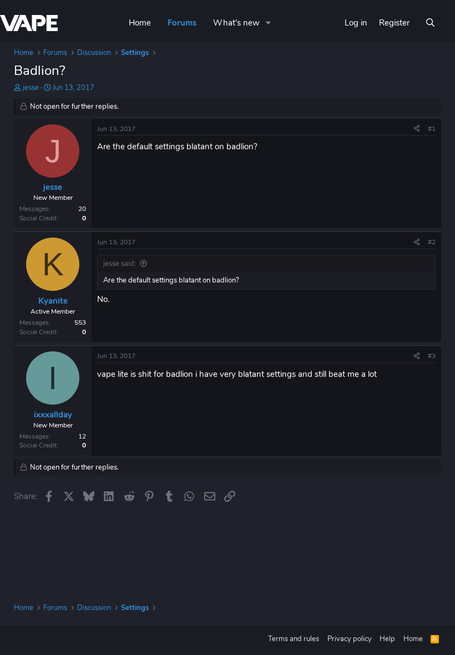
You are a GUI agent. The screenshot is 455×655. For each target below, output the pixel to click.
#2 (432, 242)
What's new (236, 22)
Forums (182, 22)
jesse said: (119, 264)
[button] (268, 23)
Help (387, 639)
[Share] (417, 129)
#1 (432, 128)
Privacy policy (349, 639)
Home (140, 22)
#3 (432, 355)
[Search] (430, 23)
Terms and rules (293, 639)
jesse (31, 88)
